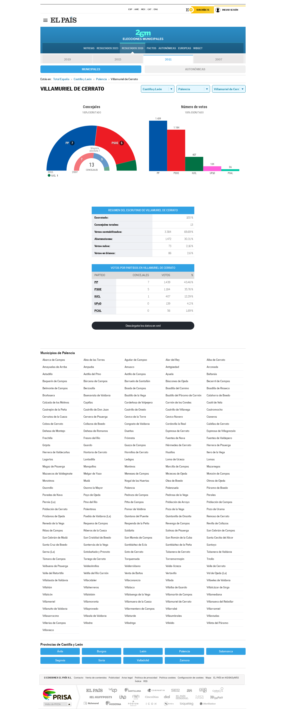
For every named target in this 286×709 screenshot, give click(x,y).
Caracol (216, 690)
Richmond (91, 703)
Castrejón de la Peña (55, 409)
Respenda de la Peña (137, 523)
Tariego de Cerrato (95, 559)
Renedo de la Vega (53, 523)
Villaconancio (132, 580)
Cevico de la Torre (135, 416)
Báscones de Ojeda (177, 381)
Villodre (88, 623)
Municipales (91, 69)
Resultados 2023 (107, 48)
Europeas (184, 48)
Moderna (112, 703)
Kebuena (213, 697)
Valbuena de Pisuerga (55, 566)
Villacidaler (90, 580)
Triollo (210, 559)
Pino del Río (90, 502)
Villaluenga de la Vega (137, 594)
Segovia (60, 660)
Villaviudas (213, 615)
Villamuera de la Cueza (138, 601)
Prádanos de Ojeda (54, 516)
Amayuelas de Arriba (55, 367)
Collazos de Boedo (94, 423)
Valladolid (143, 660)
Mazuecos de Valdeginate (57, 473)
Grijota (46, 445)
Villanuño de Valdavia (55, 608)
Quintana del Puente (136, 516)
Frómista (130, 438)
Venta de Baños (134, 573)
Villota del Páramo (217, 623)
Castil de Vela (214, 402)
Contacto (78, 677)
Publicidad (114, 677)
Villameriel (49, 601)
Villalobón (89, 594)
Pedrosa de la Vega (177, 495)
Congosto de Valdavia (137, 423)
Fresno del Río (92, 438)
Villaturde (130, 615)
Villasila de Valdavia (95, 615)
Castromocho (215, 409)
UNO (123, 697)
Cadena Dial (167, 697)
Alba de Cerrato (216, 359)
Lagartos (48, 459)
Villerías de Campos (54, 623)
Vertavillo (171, 573)
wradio (135, 697)
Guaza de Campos (135, 445)
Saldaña (129, 530)
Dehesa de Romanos (96, 431)
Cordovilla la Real (176, 423)
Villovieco (48, 630)
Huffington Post (99, 697)
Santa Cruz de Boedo (55, 544)
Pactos (151, 48)
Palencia (130, 487)
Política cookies (167, 677)
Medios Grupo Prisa (57, 704)
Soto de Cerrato (134, 551)
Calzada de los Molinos (56, 402)
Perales (211, 495)
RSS (145, 681)
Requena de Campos (96, 523)
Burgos (101, 651)
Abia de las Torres (94, 359)
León (143, 651)
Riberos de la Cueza (95, 530)
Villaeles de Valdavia (219, 580)
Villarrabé (171, 608)
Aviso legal (127, 677)
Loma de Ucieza (175, 459)
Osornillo (48, 487)
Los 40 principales (114, 690)
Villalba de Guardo (176, 587)
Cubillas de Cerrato (218, 423)
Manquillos (90, 466)
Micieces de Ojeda (176, 473)
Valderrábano (132, 566)
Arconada (212, 367)
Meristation (207, 703)
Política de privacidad (146, 677)
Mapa (208, 677)
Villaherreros (91, 587)
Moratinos (48, 480)
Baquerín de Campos (55, 381)
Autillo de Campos (135, 374)
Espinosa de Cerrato (177, 431)
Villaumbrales (174, 615)
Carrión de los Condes (178, 402)
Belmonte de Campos (55, 388)
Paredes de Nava (53, 495)
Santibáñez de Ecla (136, 544)
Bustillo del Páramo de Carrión (183, 395)
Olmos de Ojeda (216, 480)
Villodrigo (130, 623)
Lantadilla (89, 459)
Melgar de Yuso (93, 473)
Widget (197, 48)
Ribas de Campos (53, 530)
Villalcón (48, 594)
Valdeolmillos (91, 566)
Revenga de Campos (178, 523)
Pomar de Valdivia (135, 509)
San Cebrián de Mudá (55, 537)
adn (201, 690)
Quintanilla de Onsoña (178, 516)
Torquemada (132, 559)
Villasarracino (51, 615)
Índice (138, 681)
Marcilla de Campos (177, 466)
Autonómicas (195, 69)
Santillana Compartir (156, 690)
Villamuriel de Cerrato (178, 601)
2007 (218, 59)
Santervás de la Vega (96, 544)
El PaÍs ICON (151, 703)
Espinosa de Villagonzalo (221, 431)
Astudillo (48, 374)
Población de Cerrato (55, 509)
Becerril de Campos (218, 381)
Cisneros (212, 416)
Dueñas (129, 431)
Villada (170, 580)
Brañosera (49, 395)
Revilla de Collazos (217, 523)
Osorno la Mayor (93, 487)
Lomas (211, 459)
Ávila (60, 651)
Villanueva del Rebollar (220, 601)
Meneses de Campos (137, 473)
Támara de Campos (54, 559)
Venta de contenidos (96, 677)
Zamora (184, 660)
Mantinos (130, 466)
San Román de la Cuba (179, 537)
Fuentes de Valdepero (219, 438)
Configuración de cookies (191, 677)
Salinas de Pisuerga (177, 530)
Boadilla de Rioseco (218, 388)
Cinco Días (151, 697)
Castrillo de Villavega (178, 409)
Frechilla (48, 438)
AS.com (187, 690)
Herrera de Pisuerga (219, 445)
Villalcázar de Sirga (218, 587)
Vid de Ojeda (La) (217, 573)
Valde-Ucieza (173, 566)
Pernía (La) (49, 502)
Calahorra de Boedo (218, 395)
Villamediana (214, 594)
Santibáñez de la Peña (179, 544)
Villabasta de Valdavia (55, 580)
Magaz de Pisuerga (54, 466)
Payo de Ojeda (92, 495)
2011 (168, 59)
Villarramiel (213, 608)
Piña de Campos (134, 502)
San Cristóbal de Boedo (97, 537)
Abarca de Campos (54, 359)
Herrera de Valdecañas (56, 452)
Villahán (47, 587)
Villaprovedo (91, 608)
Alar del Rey (173, 359)
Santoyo (211, 544)
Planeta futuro (198, 697)
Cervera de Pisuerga (96, 416)
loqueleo (187, 703)
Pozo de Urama (216, 509)
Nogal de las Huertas (137, 480)
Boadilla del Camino (177, 388)
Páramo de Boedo (217, 487)
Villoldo (170, 623)
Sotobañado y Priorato (97, 551)
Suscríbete (203, 9)
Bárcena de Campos (95, 381)
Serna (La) (49, 551)
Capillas (88, 402)
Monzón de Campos (218, 473)
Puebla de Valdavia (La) (97, 516)
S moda (168, 703)
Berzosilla (89, 388)
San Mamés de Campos (138, 537)
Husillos (170, 452)
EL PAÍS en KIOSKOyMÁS (226, 677)
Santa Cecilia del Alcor (220, 537)
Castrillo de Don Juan (96, 409)
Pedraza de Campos (136, 495)
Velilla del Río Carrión (96, 573)
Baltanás (212, 374)
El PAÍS (94, 690)
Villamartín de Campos (179, 594)
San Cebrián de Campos (221, 530)
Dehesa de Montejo (54, 431)
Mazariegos (213, 466)
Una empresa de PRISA (57, 694)
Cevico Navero (174, 416)
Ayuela (170, 374)
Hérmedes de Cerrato (178, 445)
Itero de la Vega (216, 452)
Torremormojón (175, 559)
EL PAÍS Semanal (182, 697)
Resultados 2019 (132, 48)
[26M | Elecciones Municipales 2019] (143, 35)
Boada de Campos (135, 388)
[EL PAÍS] (64, 20)
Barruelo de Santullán (137, 381)
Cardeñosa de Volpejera (139, 402)
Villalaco (130, 587)
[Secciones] (45, 20)
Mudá (87, 480)
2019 (67, 59)
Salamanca (226, 651)
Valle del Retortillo (53, 573)
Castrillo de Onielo (135, 409)
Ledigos (129, 459)
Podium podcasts (133, 703)
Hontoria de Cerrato (95, 452)
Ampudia (89, 367)
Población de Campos (219, 502)
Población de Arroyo (177, 502)
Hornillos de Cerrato (136, 452)
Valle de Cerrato (216, 566)
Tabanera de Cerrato (178, 551)
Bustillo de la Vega (135, 395)
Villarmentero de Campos (140, 608)
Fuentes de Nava (175, 438)
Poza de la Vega (175, 509)
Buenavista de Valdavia (97, 395)
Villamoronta (91, 601)
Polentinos (90, 509)
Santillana (134, 690)
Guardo (88, 445)
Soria (101, 660)
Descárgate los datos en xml (143, 325)
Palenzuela (172, 487)
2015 (118, 59)
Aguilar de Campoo (136, 359)
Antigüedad (172, 367)
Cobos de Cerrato (53, 423)
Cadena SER (174, 690)
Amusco (129, 367)
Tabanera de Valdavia (219, 551)
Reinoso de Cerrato (218, 516)
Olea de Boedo (174, 480)
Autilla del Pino (92, 374)
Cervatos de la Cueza (55, 416)
